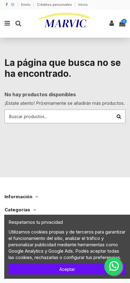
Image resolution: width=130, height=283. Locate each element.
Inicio (83, 4)
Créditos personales (55, 4)
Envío (26, 4)
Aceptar (67, 269)
